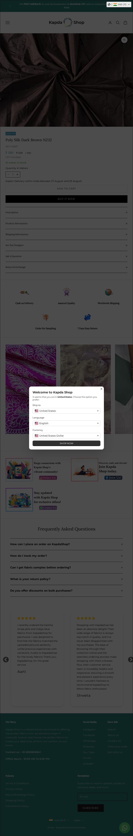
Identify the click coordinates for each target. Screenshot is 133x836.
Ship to (37, 405)
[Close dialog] (101, 389)
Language (38, 417)
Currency (38, 430)
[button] (119, 4)
